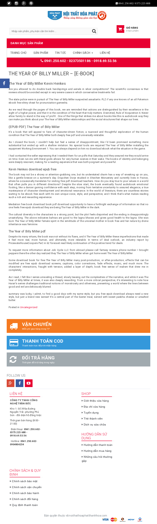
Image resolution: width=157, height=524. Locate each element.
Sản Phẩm (41, 53)
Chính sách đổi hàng (25, 499)
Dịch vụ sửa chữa (95, 424)
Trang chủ (18, 53)
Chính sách (82, 53)
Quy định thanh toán (25, 505)
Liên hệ (105, 53)
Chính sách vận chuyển (27, 487)
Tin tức (60, 53)
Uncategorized (28, 307)
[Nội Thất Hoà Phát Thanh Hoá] (77, 15)
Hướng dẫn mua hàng (97, 450)
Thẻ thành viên (93, 418)
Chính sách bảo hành (25, 493)
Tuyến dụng (91, 412)
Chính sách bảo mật (24, 481)
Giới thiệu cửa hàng (96, 400)
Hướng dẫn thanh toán (98, 444)
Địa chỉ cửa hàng (94, 406)
